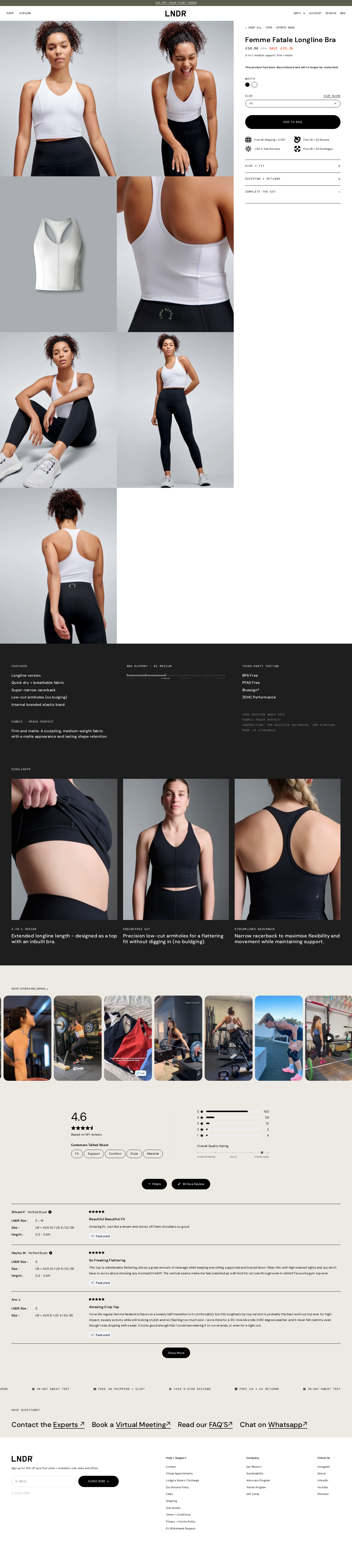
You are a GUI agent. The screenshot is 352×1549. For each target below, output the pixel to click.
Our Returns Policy (177, 1487)
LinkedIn (323, 1480)
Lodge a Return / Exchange (182, 1480)
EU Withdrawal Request (180, 1528)
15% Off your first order (176, 2)
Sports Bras (285, 27)
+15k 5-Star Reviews (267, 148)
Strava (321, 1473)
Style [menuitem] (134, 1154)
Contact (171, 1466)
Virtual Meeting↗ (143, 1424)
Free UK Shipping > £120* (269, 139)
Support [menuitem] (94, 1154)
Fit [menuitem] (77, 1154)
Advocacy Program (258, 1480)
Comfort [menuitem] (115, 1154)
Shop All (255, 27)
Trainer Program (256, 1487)
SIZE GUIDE (332, 96)
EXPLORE (25, 13)
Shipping (171, 1501)
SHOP (10, 13)
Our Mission (253, 1466)
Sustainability (254, 1473)
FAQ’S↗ (221, 1424)
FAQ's (169, 1494)
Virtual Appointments (179, 1473)
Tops (269, 27)
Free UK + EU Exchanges (318, 148)
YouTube (323, 1487)
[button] (233, 1111)
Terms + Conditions (178, 1514)
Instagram (324, 1466)
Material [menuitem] (153, 1154)
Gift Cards (253, 1494)
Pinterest (323, 1494)
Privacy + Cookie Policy (180, 1521)
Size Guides (173, 1508)
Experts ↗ (69, 1424)
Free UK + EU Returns (316, 139)
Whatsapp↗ (287, 1424)
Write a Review (190, 1185)
